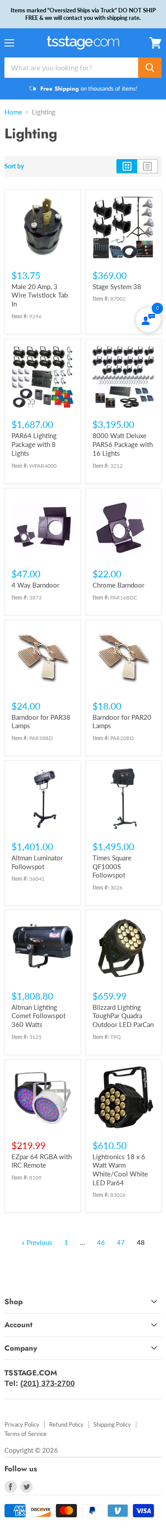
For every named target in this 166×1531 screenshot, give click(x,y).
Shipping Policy (112, 1424)
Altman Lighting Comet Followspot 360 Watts (39, 1015)
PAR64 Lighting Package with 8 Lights (34, 444)
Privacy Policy (21, 1424)
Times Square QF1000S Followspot (112, 866)
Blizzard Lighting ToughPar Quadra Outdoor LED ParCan (123, 1015)
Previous (38, 1242)
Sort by (14, 166)
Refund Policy (66, 1424)
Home (13, 112)
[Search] (150, 67)
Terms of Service (25, 1433)
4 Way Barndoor (35, 585)
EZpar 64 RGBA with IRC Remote (42, 1161)
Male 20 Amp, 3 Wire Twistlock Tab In (40, 295)
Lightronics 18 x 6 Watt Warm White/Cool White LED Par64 (120, 1170)
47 (121, 1242)
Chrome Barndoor (118, 585)
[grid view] (126, 166)
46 (101, 1242)
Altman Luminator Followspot (37, 862)
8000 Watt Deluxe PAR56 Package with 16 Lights (123, 444)
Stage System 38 (117, 286)
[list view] (147, 166)
